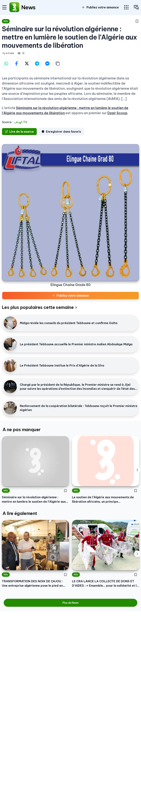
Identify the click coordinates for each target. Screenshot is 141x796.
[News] (14, 7)
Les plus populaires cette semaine (38, 307)
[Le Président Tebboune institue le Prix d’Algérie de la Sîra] (10, 365)
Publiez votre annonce (73, 295)
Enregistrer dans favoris (63, 131)
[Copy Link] (57, 63)
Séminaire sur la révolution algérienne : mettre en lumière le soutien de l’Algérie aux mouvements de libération (34, 499)
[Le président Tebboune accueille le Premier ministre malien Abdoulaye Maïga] (10, 344)
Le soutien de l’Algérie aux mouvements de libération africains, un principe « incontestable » (103, 499)
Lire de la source (21, 131)
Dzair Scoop (117, 113)
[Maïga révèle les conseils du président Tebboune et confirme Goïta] (10, 323)
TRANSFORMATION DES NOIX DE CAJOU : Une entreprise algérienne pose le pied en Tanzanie (32, 583)
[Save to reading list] (137, 21)
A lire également (20, 513)
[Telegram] (37, 63)
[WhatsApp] (6, 63)
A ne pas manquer (21, 429)
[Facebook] (16, 63)
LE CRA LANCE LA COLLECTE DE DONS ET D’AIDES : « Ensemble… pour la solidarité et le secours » (105, 583)
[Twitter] (26, 63)
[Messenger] (47, 63)
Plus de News (70, 602)
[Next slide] (137, 470)
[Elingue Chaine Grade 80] (70, 212)
